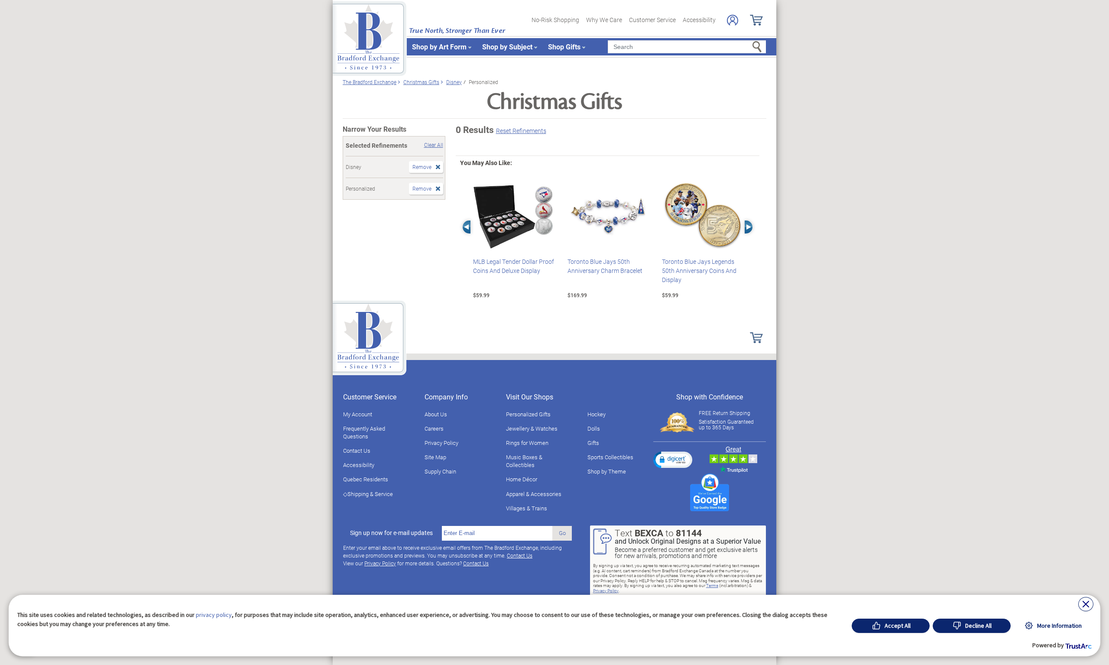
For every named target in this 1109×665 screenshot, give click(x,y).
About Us (436, 414)
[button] (672, 459)
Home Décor (521, 479)
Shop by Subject (507, 46)
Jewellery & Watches (532, 428)
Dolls (593, 428)
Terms (712, 585)
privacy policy (214, 615)
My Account (357, 414)
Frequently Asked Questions (364, 432)
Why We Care (604, 20)
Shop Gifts (564, 46)
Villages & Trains (526, 508)
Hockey (596, 414)
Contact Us (356, 450)
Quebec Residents (365, 479)
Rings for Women (527, 443)
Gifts (593, 443)
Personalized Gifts (528, 414)
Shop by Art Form (439, 46)
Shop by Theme (606, 471)
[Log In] (732, 20)
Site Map (435, 457)
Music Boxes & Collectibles (524, 461)
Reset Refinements (521, 131)
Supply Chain (440, 471)
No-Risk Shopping (555, 20)
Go (562, 533)
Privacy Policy (441, 443)
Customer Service (652, 20)
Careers (434, 428)
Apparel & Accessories (533, 494)
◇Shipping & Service (368, 494)
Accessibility (699, 20)
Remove (421, 166)
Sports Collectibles (610, 457)
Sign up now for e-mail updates (391, 533)
